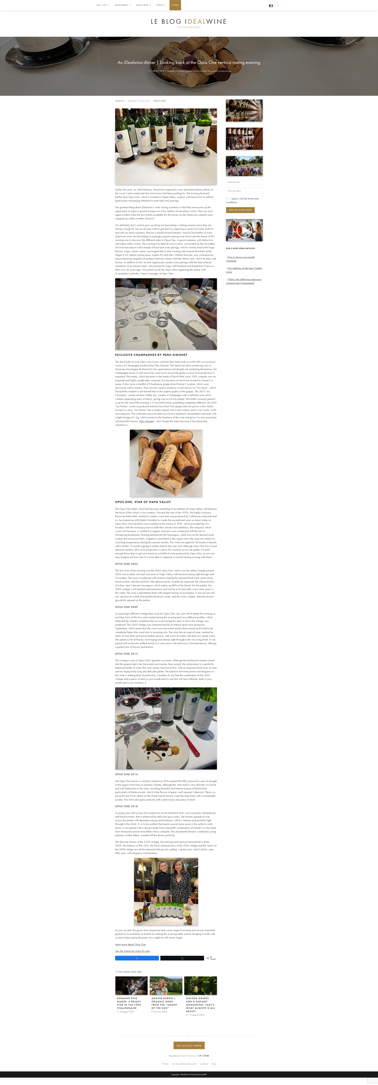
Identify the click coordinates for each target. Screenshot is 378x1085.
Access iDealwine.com (184, 1063)
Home (165, 1063)
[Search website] (278, 5)
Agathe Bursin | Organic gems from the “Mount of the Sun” (164, 1003)
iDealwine (119, 100)
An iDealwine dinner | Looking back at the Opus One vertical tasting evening (199, 71)
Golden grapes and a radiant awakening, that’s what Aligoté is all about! (200, 1005)
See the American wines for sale (132, 951)
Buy (214, 1063)
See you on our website (189, 1045)
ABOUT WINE (159, 100)
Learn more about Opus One (130, 944)
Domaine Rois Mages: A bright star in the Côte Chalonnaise (129, 1003)
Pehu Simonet (146, 421)
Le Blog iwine (189, 21)
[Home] (148, 71)
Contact (204, 1063)
